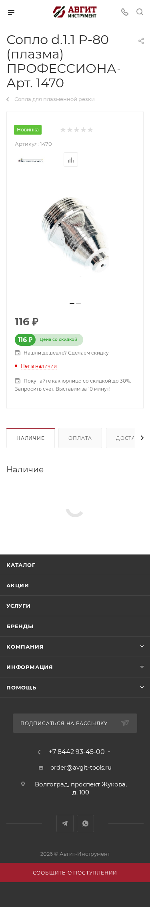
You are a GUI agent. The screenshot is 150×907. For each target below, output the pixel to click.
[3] (76, 130)
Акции (17, 585)
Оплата (80, 438)
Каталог (21, 565)
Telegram (65, 823)
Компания (25, 646)
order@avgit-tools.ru (81, 767)
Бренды (20, 626)
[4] (83, 130)
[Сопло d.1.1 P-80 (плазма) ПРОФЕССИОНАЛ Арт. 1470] (75, 237)
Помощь (21, 687)
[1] (62, 130)
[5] (89, 130)
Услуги (18, 606)
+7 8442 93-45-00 (77, 752)
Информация (29, 667)
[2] (69, 130)
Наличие (30, 438)
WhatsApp (85, 823)
